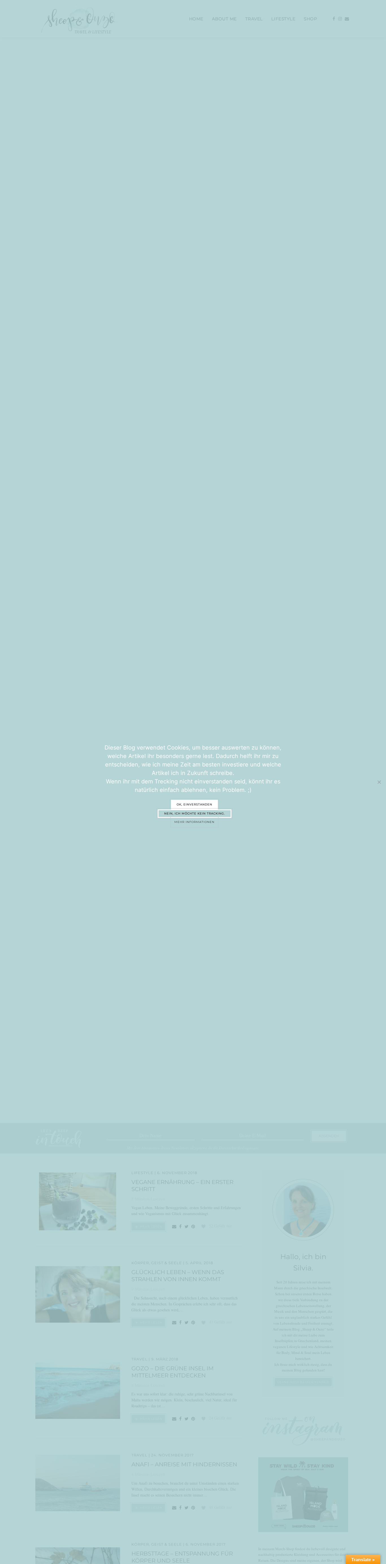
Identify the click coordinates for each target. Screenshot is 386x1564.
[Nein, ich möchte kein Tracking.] (379, 782)
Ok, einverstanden (194, 804)
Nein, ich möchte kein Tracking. (194, 813)
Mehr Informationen (194, 822)
